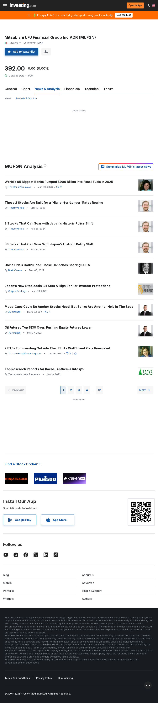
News (8, 98)
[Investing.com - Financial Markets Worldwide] (23, 5)
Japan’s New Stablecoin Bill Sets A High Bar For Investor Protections (57, 286)
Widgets (8, 598)
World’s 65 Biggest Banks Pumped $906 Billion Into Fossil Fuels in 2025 (59, 182)
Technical (91, 89)
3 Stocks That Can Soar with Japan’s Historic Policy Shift (49, 223)
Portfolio (8, 590)
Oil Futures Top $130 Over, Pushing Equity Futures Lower (48, 327)
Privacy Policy (44, 678)
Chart (25, 89)
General (11, 89)
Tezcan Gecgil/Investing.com (24, 353)
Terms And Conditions (17, 678)
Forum (108, 89)
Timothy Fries (16, 207)
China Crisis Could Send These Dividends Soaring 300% (48, 265)
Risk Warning (65, 678)
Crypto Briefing (16, 291)
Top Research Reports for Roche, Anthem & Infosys (44, 369)
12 (99, 390)
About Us (88, 575)
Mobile (7, 582)
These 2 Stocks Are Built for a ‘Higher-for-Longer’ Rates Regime (54, 202)
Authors (87, 598)
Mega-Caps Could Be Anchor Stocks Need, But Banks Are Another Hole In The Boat (69, 307)
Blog (6, 575)
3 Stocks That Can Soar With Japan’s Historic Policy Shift (49, 244)
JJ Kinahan (14, 311)
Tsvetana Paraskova (19, 187)
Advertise (88, 582)
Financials (72, 89)
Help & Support (92, 590)
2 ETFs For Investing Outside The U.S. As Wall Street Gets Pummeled (57, 348)
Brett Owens (15, 270)
